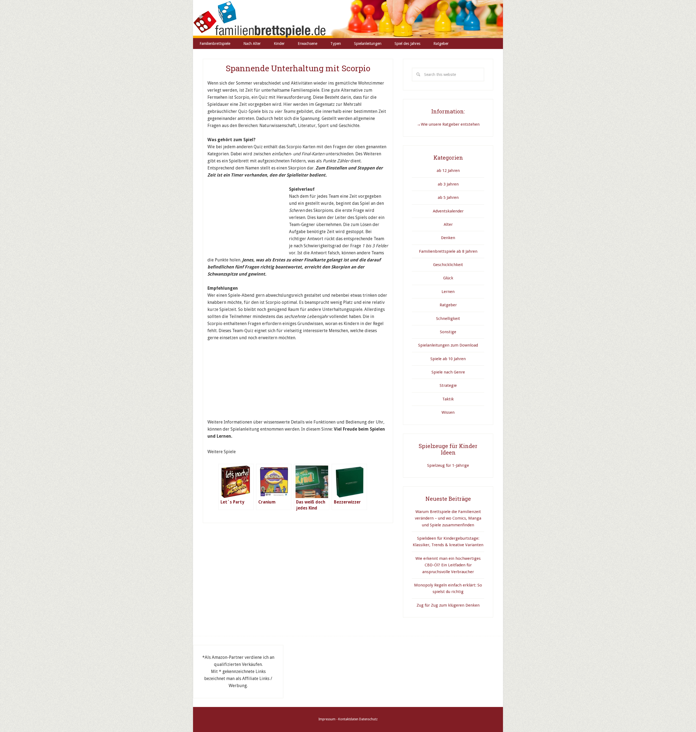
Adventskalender (448, 211)
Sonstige (448, 331)
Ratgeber (448, 304)
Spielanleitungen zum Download (448, 345)
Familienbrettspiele (348, 19)
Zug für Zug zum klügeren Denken (448, 605)
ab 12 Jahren (448, 170)
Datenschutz (368, 719)
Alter (448, 224)
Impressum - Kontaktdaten (338, 719)
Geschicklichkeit (448, 264)
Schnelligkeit (448, 318)
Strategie (448, 385)
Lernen (448, 291)
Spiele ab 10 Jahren (448, 358)
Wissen (448, 412)
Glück (448, 278)
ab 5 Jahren (448, 197)
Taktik (448, 399)
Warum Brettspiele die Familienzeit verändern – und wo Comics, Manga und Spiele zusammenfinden (448, 518)
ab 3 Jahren (448, 184)
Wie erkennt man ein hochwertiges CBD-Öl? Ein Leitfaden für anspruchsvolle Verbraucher (448, 565)
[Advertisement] (248, 220)
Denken (448, 237)
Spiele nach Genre (448, 372)
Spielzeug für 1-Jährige (448, 465)
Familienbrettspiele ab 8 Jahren (448, 251)
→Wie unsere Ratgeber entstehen (448, 124)
